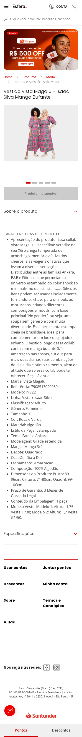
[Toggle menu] (6, 6)
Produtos (29, 77)
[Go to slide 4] (47, 183)
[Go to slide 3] (41, 183)
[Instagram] (57, 667)
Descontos (61, 730)
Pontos (21, 730)
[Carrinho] (75, 6)
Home (8, 77)
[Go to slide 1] (28, 183)
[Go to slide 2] (34, 183)
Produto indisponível (41, 193)
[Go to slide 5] (53, 183)
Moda (50, 77)
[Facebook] (47, 667)
